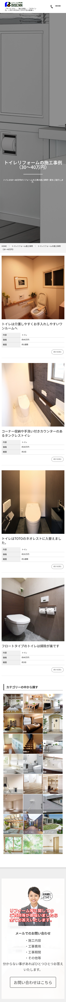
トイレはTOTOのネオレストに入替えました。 (31, 540)
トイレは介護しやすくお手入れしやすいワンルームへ (32, 326)
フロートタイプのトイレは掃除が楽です (30, 646)
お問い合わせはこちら (33, 982)
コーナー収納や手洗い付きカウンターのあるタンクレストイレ (32, 433)
